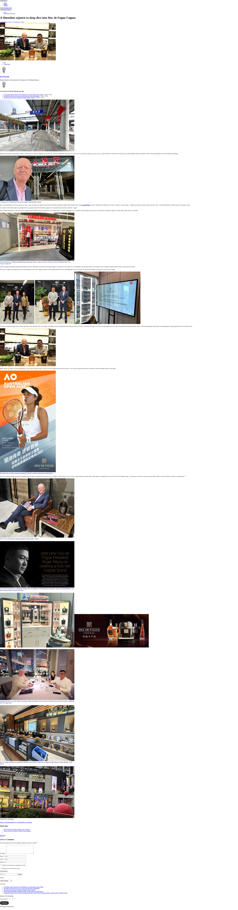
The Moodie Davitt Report (9, 13)
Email (2, 859)
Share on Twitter (16, 822)
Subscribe (4, 903)
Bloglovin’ (6, 5)
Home (5, 12)
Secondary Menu (6, 9)
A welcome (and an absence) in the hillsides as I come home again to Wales (23, 94)
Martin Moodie (4, 22)
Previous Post (3, 835)
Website (2, 862)
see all (21, 91)
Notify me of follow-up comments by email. (14, 865)
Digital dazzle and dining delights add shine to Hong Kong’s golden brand (23, 891)
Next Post (2, 836)
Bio (5, 62)
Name (2, 856)
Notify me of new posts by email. (11, 868)
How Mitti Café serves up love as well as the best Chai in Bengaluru (22, 96)
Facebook (5, 3)
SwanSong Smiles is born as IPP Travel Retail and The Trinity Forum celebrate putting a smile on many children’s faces (35, 893)
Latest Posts (7, 64)
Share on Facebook (5, 822)
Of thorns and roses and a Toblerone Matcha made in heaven (20, 97)
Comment (3, 853)
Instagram (5, 4)
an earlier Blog (85, 205)
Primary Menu (4, 0)
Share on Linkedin (26, 822)
